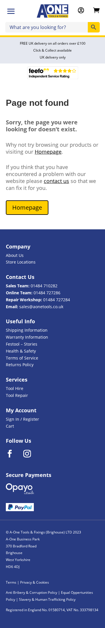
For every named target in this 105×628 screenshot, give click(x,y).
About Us (15, 255)
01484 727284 (56, 299)
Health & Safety (21, 351)
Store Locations (21, 262)
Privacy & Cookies (34, 582)
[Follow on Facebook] (13, 453)
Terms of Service (22, 358)
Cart (10, 426)
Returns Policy (20, 364)
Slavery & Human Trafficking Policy (47, 599)
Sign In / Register (22, 419)
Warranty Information (27, 337)
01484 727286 (47, 292)
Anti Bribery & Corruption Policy (31, 592)
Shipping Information (27, 330)
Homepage (48, 151)
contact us (56, 180)
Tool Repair (17, 395)
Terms (11, 582)
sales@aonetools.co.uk (41, 306)
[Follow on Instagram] (30, 453)
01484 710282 (44, 285)
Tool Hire (14, 388)
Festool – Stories (21, 344)
